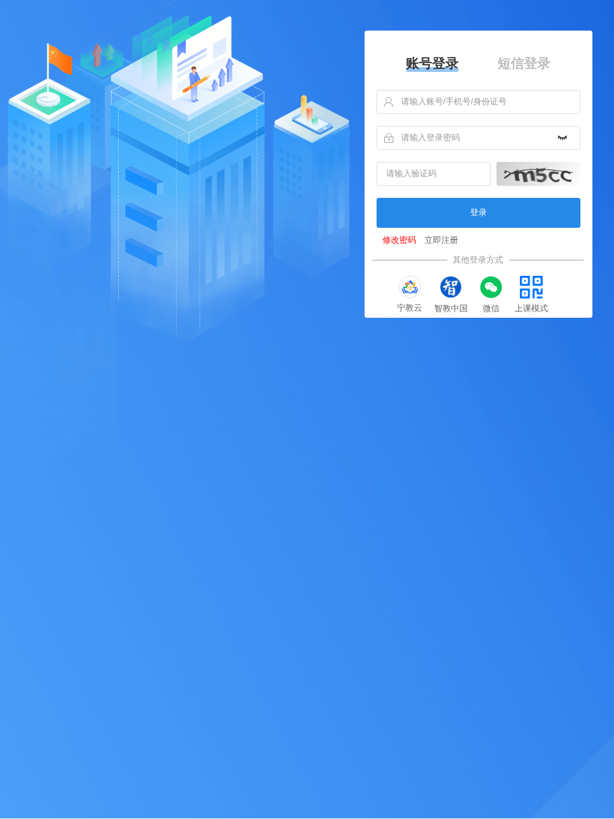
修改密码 (399, 240)
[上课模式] (531, 287)
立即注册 (441, 240)
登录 (478, 212)
